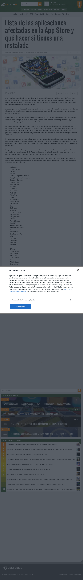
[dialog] (41, 290)
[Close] (79, 271)
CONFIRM (20, 306)
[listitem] (41, 300)
